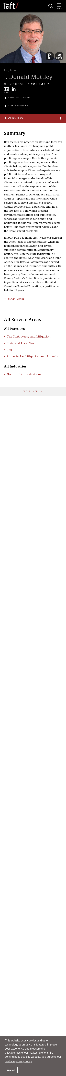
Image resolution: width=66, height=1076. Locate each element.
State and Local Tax (20, 343)
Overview (14, 118)
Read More (16, 299)
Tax (9, 349)
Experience (31, 391)
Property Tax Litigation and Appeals (32, 356)
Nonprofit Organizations (24, 374)
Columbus (40, 84)
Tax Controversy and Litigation (28, 336)
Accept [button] (11, 1070)
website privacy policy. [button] (18, 1061)
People (8, 70)
